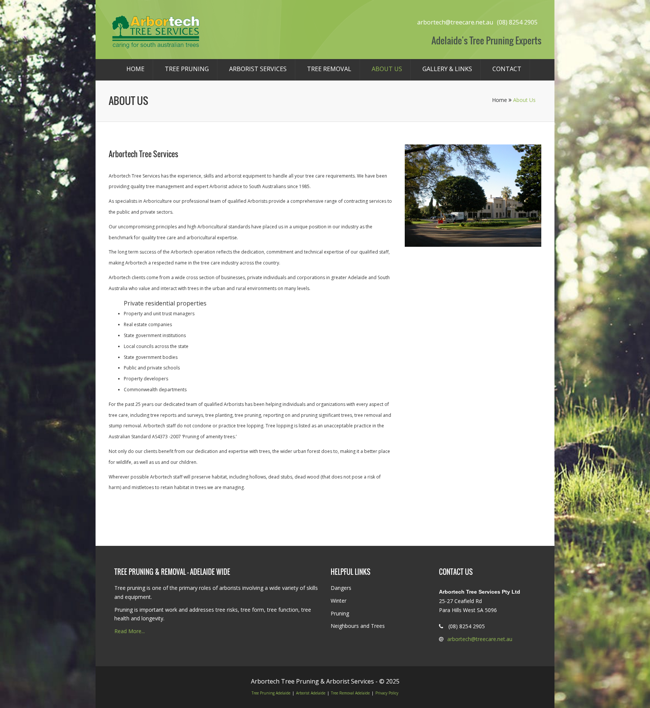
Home (135, 69)
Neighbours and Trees (358, 625)
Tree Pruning (187, 69)
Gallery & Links (447, 69)
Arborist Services (258, 69)
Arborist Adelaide (310, 693)
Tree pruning (129, 587)
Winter (338, 600)
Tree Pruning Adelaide (271, 693)
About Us (387, 69)
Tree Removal (329, 69)
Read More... (129, 631)
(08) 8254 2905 (517, 22)
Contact (506, 69)
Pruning (340, 613)
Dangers (341, 587)
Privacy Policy (386, 693)
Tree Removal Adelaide (350, 693)
